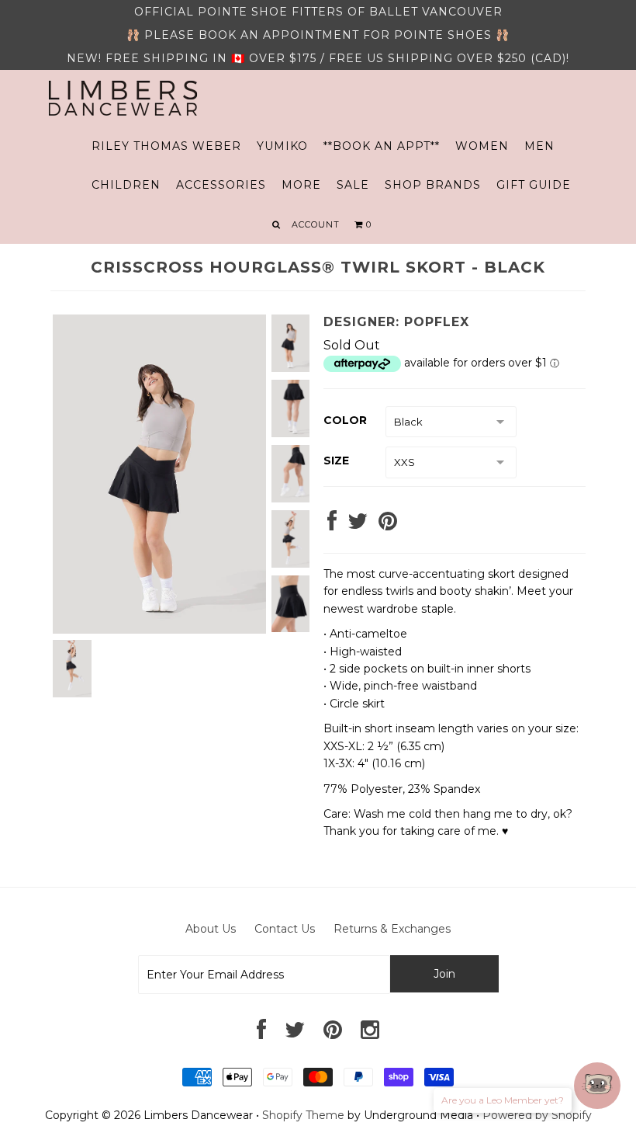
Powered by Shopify (537, 1115)
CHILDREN (126, 185)
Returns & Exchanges (392, 929)
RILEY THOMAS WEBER (166, 146)
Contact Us (284, 929)
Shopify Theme (303, 1115)
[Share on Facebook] (332, 525)
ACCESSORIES (221, 185)
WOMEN (482, 146)
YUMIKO (282, 146)
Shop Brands (433, 185)
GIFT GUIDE (533, 185)
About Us (210, 929)
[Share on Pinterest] (387, 525)
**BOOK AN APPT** (381, 146)
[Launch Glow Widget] (597, 1085)
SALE (353, 185)
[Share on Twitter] (357, 525)
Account (316, 224)
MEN (539, 146)
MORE (301, 185)
